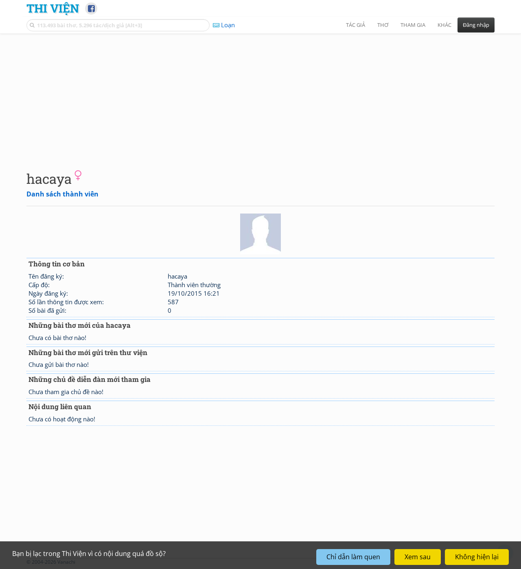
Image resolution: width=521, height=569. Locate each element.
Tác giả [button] (355, 24)
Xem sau (418, 556)
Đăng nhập (476, 24)
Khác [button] (444, 24)
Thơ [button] (382, 24)
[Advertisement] (260, 96)
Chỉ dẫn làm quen (353, 556)
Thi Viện (52, 8)
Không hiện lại (477, 556)
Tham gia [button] (413, 24)
